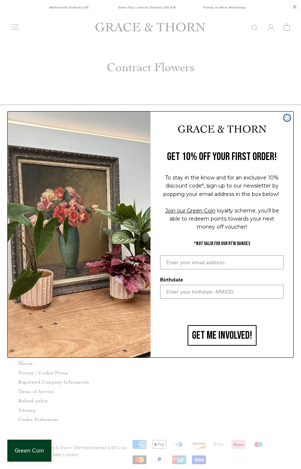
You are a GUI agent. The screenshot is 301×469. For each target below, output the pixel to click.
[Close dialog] (287, 117)
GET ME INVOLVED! (222, 335)
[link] (222, 129)
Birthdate (171, 280)
